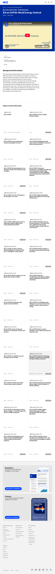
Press (4, 549)
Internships (5, 553)
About (30, 527)
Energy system (6, 535)
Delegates (5, 555)
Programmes (32, 535)
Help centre (5, 557)
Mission (30, 529)
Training (30, 544)
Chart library (18, 533)
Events (4, 7)
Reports (5, 527)
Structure (31, 533)
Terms (11, 570)
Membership (31, 531)
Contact (5, 547)
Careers (5, 551)
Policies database (20, 531)
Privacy (17, 570)
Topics (4, 537)
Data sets (18, 529)
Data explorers (19, 527)
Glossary (5, 540)
